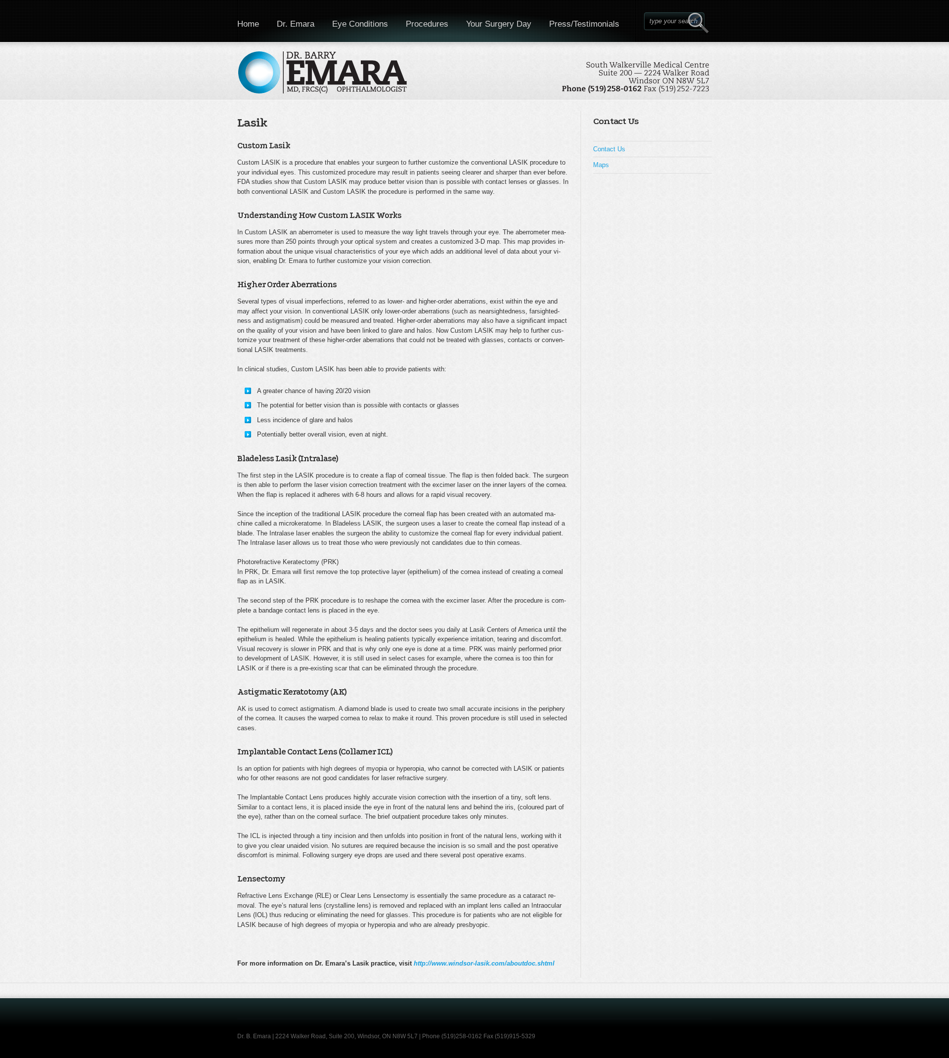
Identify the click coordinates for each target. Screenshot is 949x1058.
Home (248, 24)
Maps (601, 165)
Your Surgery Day (498, 24)
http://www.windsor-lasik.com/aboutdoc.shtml (484, 963)
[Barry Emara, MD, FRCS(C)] (474, 78)
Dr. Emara (295, 24)
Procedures (427, 24)
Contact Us (609, 149)
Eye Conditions (360, 24)
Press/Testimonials (584, 24)
